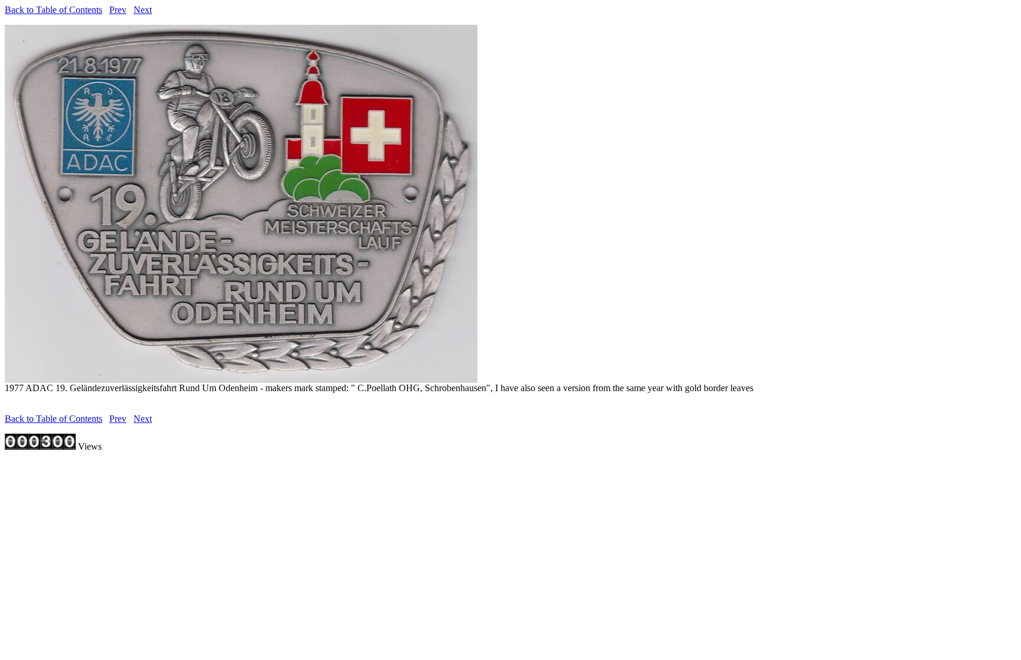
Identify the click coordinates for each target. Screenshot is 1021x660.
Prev (117, 10)
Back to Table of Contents (53, 10)
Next (143, 10)
